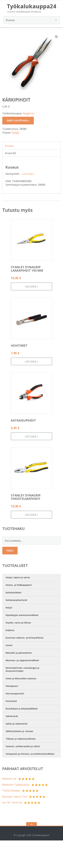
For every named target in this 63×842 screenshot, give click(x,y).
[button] (56, 36)
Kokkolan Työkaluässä (16, 784)
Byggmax (28, 113)
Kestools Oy (9, 778)
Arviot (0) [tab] (10, 153)
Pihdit (15, 132)
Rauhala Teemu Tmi (14, 796)
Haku (10, 550)
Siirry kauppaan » (18, 120)
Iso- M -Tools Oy (12, 802)
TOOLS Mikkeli (11, 790)
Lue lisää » (28, 173)
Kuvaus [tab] (9, 145)
